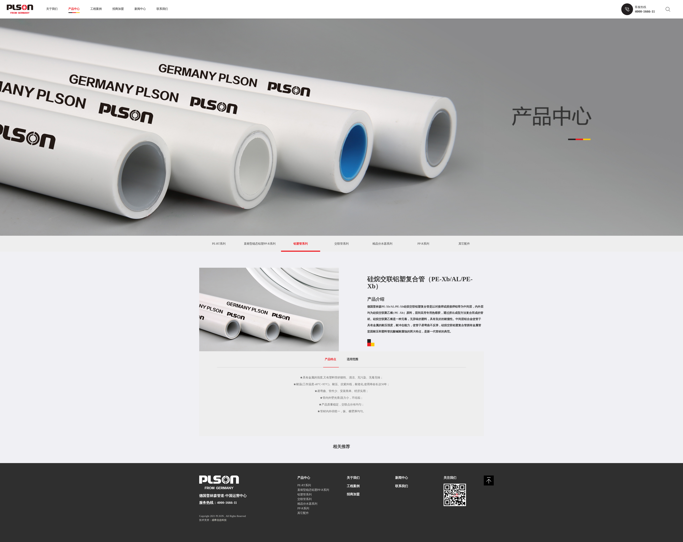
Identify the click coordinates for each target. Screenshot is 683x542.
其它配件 (464, 243)
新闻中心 (140, 8)
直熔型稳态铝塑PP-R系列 (260, 243)
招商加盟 (118, 8)
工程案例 (96, 8)
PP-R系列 (423, 243)
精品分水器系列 (382, 243)
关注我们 (450, 477)
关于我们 (52, 8)
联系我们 (162, 8)
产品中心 (74, 8)
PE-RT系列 (219, 243)
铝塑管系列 (300, 243)
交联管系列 (341, 243)
